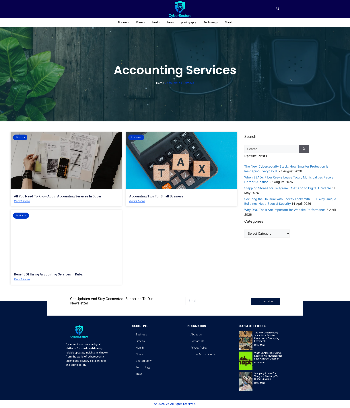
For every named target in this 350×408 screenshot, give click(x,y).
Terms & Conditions (202, 354)
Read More (22, 201)
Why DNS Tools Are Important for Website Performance (285, 210)
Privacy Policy (198, 347)
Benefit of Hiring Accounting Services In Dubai (48, 274)
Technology (211, 22)
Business (123, 22)
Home (160, 83)
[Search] (304, 149)
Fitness (140, 22)
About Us (196, 334)
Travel (228, 22)
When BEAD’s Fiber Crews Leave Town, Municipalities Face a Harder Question (268, 355)
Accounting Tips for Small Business (156, 196)
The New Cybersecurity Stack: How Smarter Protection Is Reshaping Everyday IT (266, 337)
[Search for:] (271, 149)
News (170, 22)
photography (189, 22)
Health (156, 22)
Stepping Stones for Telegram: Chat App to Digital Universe (287, 188)
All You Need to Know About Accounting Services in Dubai (57, 196)
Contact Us (197, 341)
